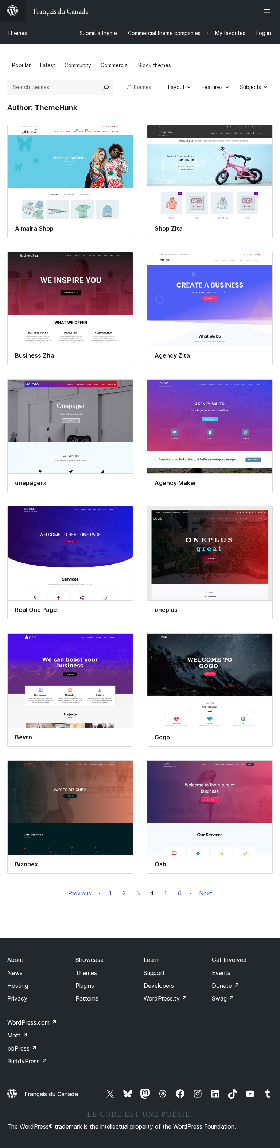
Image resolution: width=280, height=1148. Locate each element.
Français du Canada (51, 1094)
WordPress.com (32, 1022)
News (15, 972)
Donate (225, 985)
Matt (17, 1035)
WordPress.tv (165, 998)
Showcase (89, 959)
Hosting (17, 985)
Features (212, 87)
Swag (223, 998)
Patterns (86, 998)
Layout (176, 87)
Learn (151, 959)
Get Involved (229, 959)
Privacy (17, 998)
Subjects (250, 87)
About (15, 959)
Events (221, 972)
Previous (79, 893)
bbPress (22, 1048)
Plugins (84, 985)
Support (154, 972)
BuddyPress (27, 1061)
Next (205, 893)
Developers (159, 985)
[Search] (106, 87)
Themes (17, 33)
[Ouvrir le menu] (268, 11)
